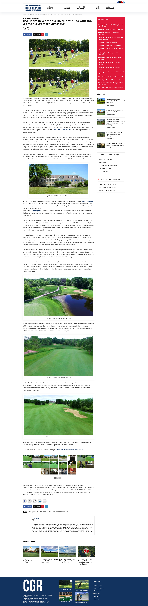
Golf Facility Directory (81, 8)
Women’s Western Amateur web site (70, 450)
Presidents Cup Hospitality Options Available (30, 561)
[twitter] (120, 2)
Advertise (97, 593)
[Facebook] (118, 2)
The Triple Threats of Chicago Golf (109, 80)
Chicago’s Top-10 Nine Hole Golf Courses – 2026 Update (49, 561)
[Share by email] (44, 501)
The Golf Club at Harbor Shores (108, 166)
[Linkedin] (124, 2)
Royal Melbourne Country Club (42, 511)
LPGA (30, 511)
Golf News (98, 8)
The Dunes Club (104, 172)
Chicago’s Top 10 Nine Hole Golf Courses (111, 29)
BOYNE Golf (102, 163)
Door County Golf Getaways (107, 184)
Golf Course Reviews (51, 8)
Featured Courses (110, 127)
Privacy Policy (98, 585)
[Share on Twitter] (30, 501)
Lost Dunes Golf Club (105, 169)
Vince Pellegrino (87, 201)
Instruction (109, 148)
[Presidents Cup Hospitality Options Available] (31, 547)
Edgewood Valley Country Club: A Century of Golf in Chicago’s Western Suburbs (115, 134)
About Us (97, 596)
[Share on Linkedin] (40, 501)
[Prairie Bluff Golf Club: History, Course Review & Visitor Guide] (67, 547)
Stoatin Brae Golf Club (105, 160)
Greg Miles (26, 28)
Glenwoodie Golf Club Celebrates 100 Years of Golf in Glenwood (115, 100)
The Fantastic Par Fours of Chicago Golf (111, 77)
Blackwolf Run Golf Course (107, 190)
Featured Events (34, 18)
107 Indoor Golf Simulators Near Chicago (111, 87)
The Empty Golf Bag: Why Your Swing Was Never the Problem (115, 144)
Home (25, 15)
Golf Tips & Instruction (110, 8)
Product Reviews (67, 8)
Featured (31, 15)
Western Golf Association (60, 511)
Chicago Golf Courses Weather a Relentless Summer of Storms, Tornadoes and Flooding (115, 122)
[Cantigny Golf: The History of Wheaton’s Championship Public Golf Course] (86, 547)
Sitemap (96, 599)
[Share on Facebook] (25, 501)
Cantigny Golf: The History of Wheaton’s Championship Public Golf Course (85, 561)
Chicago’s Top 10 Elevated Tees (108, 42)
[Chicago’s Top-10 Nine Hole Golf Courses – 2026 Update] (49, 547)
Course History (110, 105)
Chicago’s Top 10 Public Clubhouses (110, 45)
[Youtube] (122, 2)
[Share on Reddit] (35, 501)
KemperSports (36, 211)
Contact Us (97, 591)
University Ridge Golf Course (107, 187)
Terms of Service (99, 588)
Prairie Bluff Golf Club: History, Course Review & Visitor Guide (67, 561)
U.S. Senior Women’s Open (63, 130)
